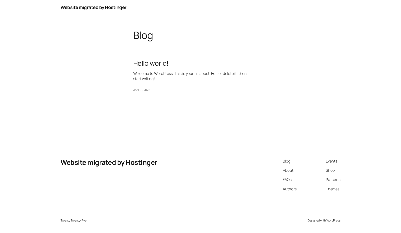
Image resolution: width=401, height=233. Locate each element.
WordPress (333, 220)
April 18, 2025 (141, 90)
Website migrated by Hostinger (94, 7)
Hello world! (151, 63)
